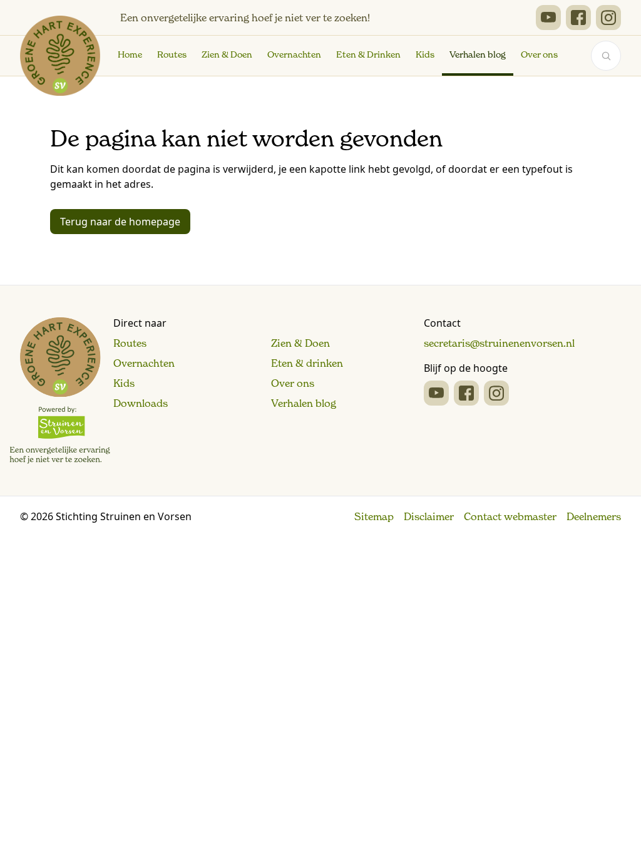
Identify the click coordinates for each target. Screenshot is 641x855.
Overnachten (294, 54)
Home (130, 54)
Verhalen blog (477, 54)
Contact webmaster (510, 516)
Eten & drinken (307, 363)
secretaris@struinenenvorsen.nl (499, 343)
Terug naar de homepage (120, 221)
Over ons (539, 54)
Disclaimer (429, 516)
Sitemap (374, 516)
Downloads (140, 403)
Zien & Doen (227, 54)
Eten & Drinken (368, 54)
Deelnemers (594, 516)
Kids (425, 54)
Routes (172, 54)
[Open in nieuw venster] (548, 17)
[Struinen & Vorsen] (60, 390)
